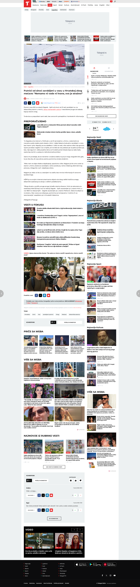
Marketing (32, 583)
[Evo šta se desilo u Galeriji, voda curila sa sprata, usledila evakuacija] (39, 541)
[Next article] (138, 293)
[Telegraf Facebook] (102, 575)
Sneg (57, 314)
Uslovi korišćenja (77, 307)
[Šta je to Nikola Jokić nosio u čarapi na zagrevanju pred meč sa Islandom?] (91, 303)
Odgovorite (31, 495)
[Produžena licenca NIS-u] (91, 248)
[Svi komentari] (70, 480)
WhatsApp (78, 301)
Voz (39, 314)
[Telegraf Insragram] (110, 575)
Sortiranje (72, 477)
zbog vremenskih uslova (52, 109)
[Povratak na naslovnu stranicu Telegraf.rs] (27, 3)
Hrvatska (27, 314)
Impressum (39, 583)
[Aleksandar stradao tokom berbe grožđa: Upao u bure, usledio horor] (29, 134)
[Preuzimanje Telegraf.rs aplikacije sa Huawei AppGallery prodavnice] (109, 564)
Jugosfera (30, 86)
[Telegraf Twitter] (106, 575)
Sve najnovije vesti (101, 116)
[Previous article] (2, 293)
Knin (34, 314)
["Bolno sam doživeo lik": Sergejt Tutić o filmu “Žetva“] (91, 367)
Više (107, 5)
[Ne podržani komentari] (80, 480)
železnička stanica (74, 314)
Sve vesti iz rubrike (54, 467)
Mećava (64, 314)
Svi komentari (54, 518)
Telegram (34, 303)
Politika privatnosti (58, 583)
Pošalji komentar (70, 322)
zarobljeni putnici (48, 314)
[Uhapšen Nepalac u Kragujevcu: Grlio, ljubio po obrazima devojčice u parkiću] (69, 541)
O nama (26, 583)
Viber (28, 303)
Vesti (25, 86)
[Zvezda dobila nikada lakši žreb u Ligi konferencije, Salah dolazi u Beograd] (29, 210)
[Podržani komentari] (75, 480)
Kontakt (67, 583)
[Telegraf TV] (114, 575)
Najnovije (94, 137)
